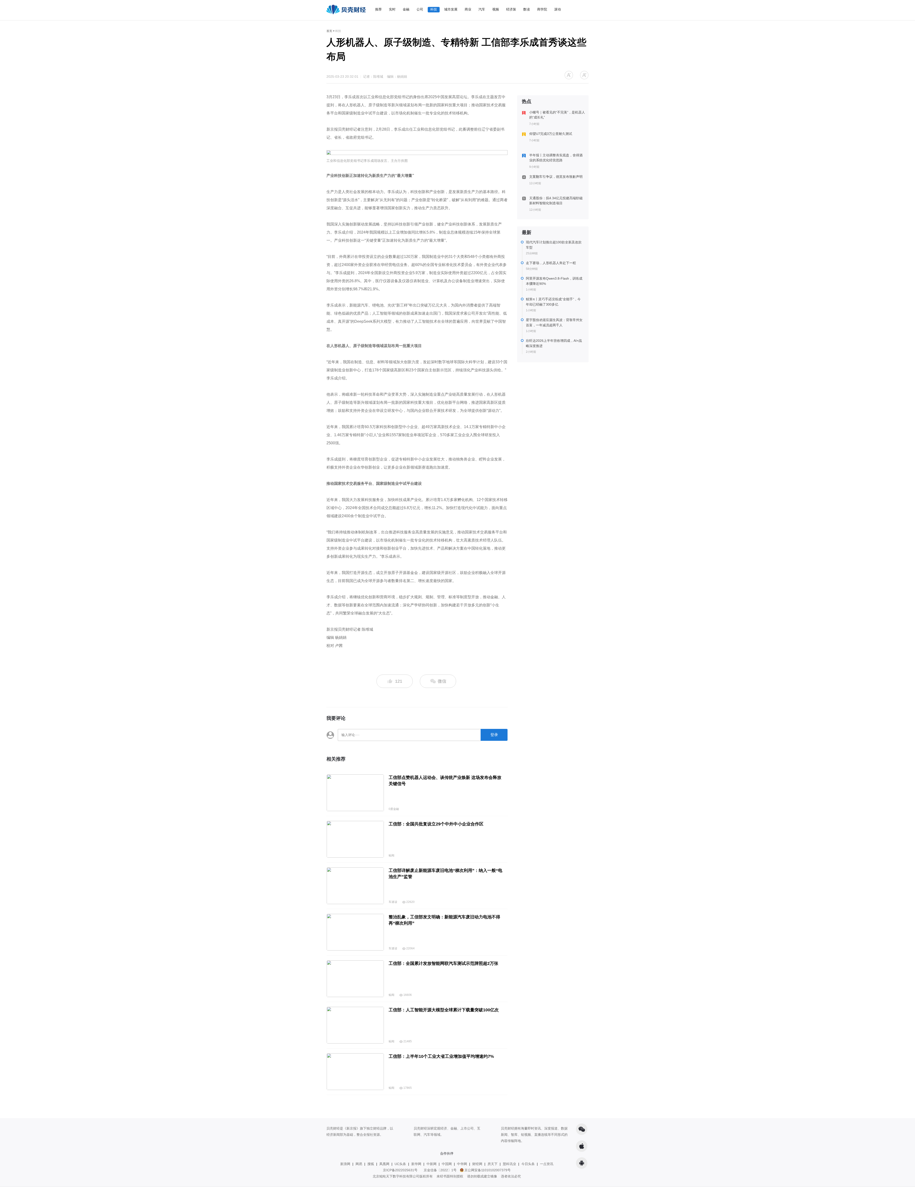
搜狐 (370, 1164)
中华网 (462, 1164)
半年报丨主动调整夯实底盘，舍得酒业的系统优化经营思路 (556, 157)
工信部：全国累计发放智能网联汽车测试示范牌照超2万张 (443, 963)
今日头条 (528, 1164)
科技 (433, 9)
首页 (329, 31)
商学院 (542, 9)
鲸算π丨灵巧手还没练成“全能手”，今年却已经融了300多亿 (553, 301)
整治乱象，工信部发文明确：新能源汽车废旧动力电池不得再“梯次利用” (444, 920)
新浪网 (345, 1164)
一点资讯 (546, 1164)
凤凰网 (384, 1164)
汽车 (481, 9)
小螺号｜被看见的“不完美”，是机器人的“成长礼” (557, 114)
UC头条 (400, 1164)
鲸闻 (391, 855)
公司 (420, 9)
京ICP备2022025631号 (400, 1170)
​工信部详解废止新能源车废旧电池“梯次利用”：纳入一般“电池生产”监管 (445, 873)
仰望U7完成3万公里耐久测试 (550, 134)
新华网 (416, 1164)
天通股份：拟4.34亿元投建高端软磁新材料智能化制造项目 (556, 200)
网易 (359, 1164)
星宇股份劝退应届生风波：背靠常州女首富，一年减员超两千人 (554, 322)
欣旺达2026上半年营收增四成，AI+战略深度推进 (554, 343)
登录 (494, 735)
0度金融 (394, 809)
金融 (406, 9)
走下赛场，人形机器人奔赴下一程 (551, 263)
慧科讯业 (509, 1164)
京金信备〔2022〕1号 (440, 1170)
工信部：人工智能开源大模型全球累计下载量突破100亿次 (444, 1010)
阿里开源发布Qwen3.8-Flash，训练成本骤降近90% (554, 281)
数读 (526, 9)
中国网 (447, 1164)
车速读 (393, 902)
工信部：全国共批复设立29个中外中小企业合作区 (436, 824)
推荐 (378, 9)
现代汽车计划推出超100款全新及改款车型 (554, 244)
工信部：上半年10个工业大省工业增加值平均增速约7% (441, 1056)
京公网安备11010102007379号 (487, 1170)
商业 (468, 9)
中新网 (432, 1164)
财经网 (477, 1164)
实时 (392, 9)
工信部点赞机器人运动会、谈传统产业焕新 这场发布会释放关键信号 (445, 780)
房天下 (493, 1164)
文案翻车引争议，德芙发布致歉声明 (556, 177)
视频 (495, 9)
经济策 (511, 9)
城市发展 (451, 9)
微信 (441, 681)
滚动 (557, 9)
